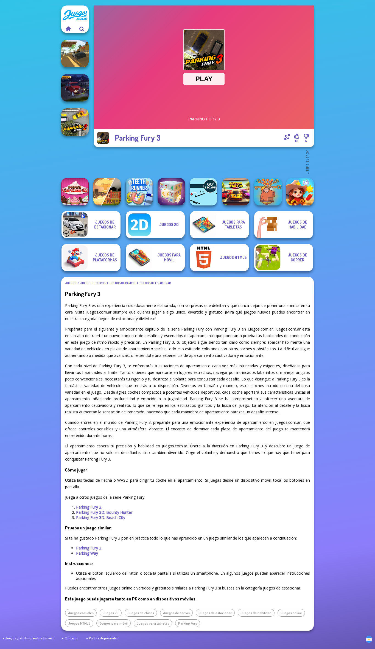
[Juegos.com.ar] (68, 29)
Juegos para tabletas (153, 623)
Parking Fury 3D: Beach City (100, 517)
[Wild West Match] (300, 191)
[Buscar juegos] (82, 29)
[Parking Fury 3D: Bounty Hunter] (75, 87)
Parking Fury (187, 623)
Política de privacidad (104, 638)
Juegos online (291, 613)
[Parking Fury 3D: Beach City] (75, 53)
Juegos (70, 283)
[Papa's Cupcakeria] (75, 191)
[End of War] (107, 191)
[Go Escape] (203, 191)
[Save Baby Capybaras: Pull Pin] (268, 191)
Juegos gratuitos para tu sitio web (29, 638)
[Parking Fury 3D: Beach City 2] (236, 191)
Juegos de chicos (92, 283)
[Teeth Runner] (139, 191)
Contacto (71, 638)
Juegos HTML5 (79, 623)
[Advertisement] (204, 161)
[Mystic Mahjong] (171, 191)
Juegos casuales (81, 613)
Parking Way (87, 553)
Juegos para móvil (113, 623)
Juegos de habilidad (256, 613)
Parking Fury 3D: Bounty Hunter (104, 512)
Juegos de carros (122, 283)
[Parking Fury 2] (75, 122)
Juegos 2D (111, 613)
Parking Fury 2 (88, 507)
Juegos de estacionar (155, 283)
